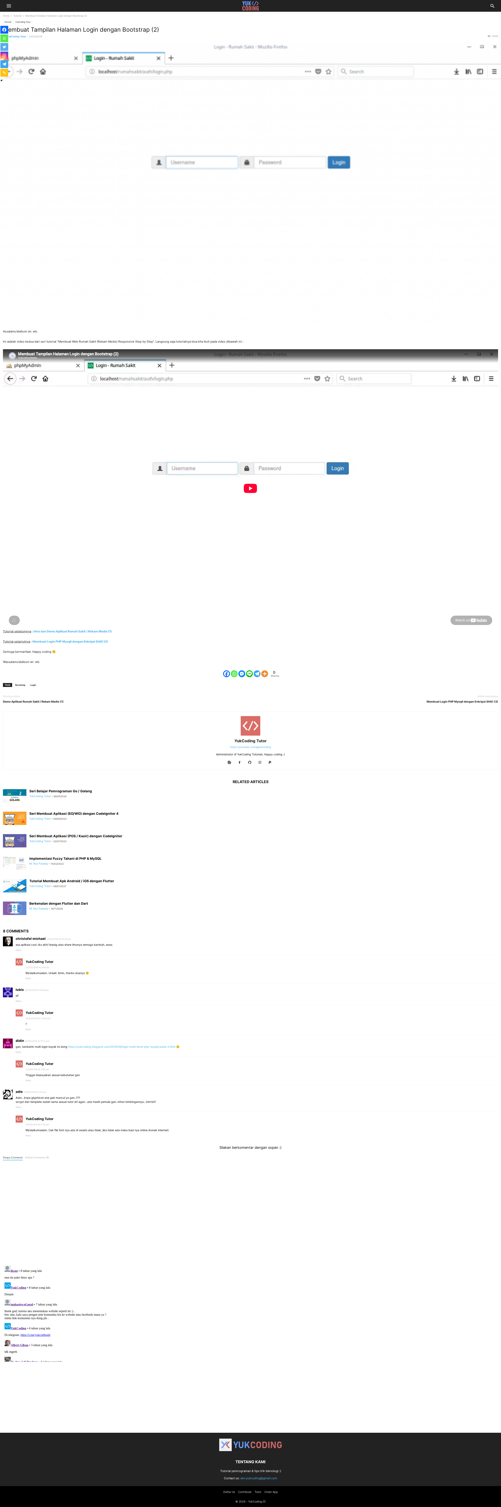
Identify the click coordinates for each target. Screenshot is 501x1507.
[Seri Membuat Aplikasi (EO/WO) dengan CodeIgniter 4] (14, 818)
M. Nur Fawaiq (38, 863)
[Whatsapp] (234, 673)
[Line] (249, 673)
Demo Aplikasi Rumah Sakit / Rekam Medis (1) (33, 701)
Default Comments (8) (37, 1157)
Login (33, 685)
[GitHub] (250, 762)
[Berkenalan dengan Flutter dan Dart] (14, 908)
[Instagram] (4, 55)
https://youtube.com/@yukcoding (250, 747)
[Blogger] (229, 762)
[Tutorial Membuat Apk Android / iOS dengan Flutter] (14, 885)
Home (6, 15)
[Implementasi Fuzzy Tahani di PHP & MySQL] (14, 863)
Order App (271, 1492)
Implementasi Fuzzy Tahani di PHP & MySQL (65, 859)
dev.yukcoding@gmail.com (258, 1478)
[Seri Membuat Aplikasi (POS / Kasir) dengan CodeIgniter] (14, 840)
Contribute (244, 1492)
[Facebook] (226, 673)
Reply (18, 950)
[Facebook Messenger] (241, 673)
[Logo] (250, 1450)
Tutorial (17, 15)
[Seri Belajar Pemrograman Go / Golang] (14, 795)
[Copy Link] (4, 73)
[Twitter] (4, 47)
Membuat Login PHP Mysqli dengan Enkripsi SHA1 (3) (462, 701)
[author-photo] (250, 735)
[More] (264, 673)
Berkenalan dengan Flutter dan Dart (58, 903)
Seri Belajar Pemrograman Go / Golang (60, 791)
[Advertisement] (250, 1399)
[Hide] (1, 80)
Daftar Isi (229, 1492)
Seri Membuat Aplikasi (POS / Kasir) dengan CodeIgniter (75, 836)
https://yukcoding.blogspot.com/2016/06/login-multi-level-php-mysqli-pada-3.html (121, 1046)
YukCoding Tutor (23, 22)
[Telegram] (257, 673)
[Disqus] (250, 1212)
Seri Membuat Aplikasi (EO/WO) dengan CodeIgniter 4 (74, 814)
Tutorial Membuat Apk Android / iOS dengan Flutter (71, 881)
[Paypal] (270, 762)
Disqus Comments (13, 1157)
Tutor (258, 1492)
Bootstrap (20, 685)
